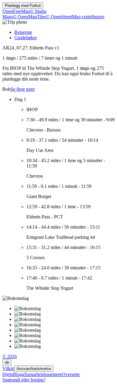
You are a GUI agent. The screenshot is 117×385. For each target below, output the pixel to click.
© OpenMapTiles (29, 16)
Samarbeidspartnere (43, 374)
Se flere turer (22, 89)
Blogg (19, 374)
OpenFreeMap (16, 11)
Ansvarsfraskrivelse (33, 368)
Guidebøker (25, 37)
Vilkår (8, 368)
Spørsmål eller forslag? (24, 379)
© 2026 (9, 356)
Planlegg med (23, 5)
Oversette (71, 374)
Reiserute (23, 32)
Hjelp (7, 374)
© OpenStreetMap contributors (75, 16)
